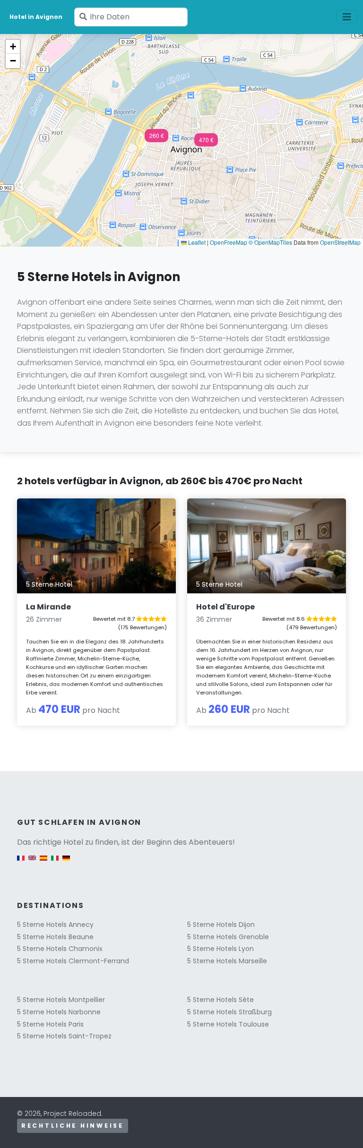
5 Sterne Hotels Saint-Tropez (64, 1036)
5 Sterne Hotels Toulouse (228, 1024)
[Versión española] (43, 862)
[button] (206, 142)
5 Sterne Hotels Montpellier (61, 999)
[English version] (32, 862)
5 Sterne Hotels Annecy (55, 924)
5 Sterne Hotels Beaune (55, 937)
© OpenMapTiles (270, 242)
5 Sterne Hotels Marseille (227, 961)
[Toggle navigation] (347, 17)
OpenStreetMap (340, 242)
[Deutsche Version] (66, 862)
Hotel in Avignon (35, 17)
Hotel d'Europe (225, 606)
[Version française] (21, 862)
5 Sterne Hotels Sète (220, 999)
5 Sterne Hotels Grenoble (228, 937)
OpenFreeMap (228, 242)
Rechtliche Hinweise (72, 1126)
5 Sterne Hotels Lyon (220, 948)
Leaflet (196, 242)
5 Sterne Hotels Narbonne (59, 1012)
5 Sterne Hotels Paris (50, 1024)
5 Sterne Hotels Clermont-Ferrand (73, 961)
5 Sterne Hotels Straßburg (229, 1012)
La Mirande (48, 606)
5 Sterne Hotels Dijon (221, 924)
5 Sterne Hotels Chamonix (60, 948)
